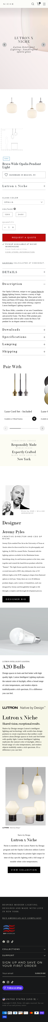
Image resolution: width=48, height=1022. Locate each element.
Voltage (7, 209)
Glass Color (10, 198)
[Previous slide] (5, 428)
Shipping (7, 263)
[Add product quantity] (13, 227)
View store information (20, 252)
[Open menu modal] (44, 4)
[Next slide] (42, 428)
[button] (4, 44)
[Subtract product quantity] (5, 227)
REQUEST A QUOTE (24, 237)
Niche (19, 1003)
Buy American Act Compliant (22, 918)
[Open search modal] (32, 4)
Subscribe (40, 973)
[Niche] (8, 4)
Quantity (8, 222)
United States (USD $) (21, 999)
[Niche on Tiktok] (12, 942)
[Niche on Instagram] (8, 942)
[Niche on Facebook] (4, 942)
